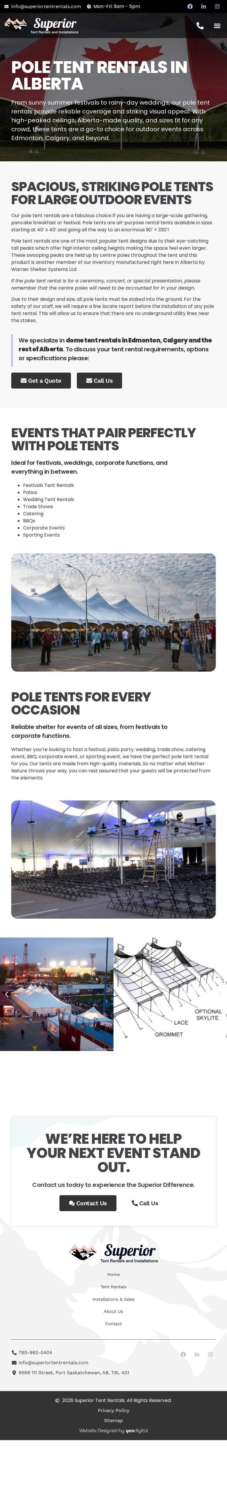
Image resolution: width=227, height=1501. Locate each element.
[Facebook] (190, 6)
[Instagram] (217, 6)
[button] (217, 25)
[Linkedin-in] (203, 6)
